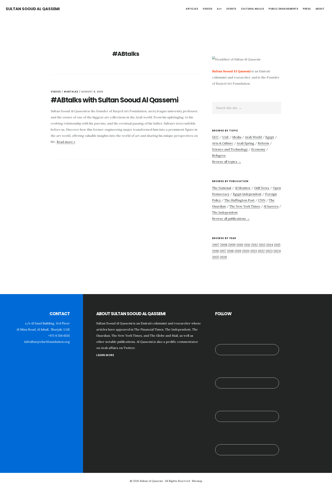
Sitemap (197, 481)
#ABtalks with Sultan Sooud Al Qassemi (114, 100)
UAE (225, 137)
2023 (269, 251)
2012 (254, 245)
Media (236, 137)
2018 (230, 251)
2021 (253, 251)
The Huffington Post (239, 200)
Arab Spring (245, 143)
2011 (247, 245)
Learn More (105, 355)
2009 (232, 245)
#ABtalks (71, 91)
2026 (223, 257)
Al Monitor (243, 188)
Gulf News (261, 188)
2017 (223, 251)
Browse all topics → (226, 161)
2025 (215, 257)
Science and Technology (230, 149)
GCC (215, 137)
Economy (258, 149)
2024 (277, 251)
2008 (223, 245)
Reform (263, 143)
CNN (261, 200)
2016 (215, 251)
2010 (239, 245)
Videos (56, 91)
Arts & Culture (222, 143)
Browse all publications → (231, 218)
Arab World (253, 137)
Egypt (269, 137)
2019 (237, 251)
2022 (261, 251)
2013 (262, 245)
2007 (215, 245)
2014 (269, 245)
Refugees (219, 155)
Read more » (66, 142)
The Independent (225, 212)
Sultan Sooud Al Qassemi (33, 9)
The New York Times (244, 206)
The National (221, 188)
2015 (277, 245)
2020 (245, 251)
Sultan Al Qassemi (151, 481)
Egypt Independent (247, 194)
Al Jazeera (271, 206)
